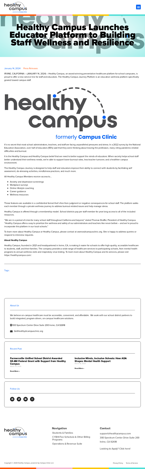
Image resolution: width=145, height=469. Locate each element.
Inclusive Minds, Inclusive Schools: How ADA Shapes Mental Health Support (101, 359)
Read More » (15, 371)
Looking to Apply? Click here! (115, 449)
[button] (138, 7)
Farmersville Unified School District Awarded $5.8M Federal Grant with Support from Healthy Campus (38, 361)
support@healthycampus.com (115, 433)
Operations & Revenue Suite (67, 444)
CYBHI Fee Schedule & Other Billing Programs (71, 438)
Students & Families (62, 433)
